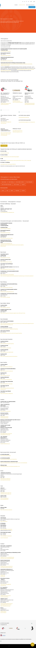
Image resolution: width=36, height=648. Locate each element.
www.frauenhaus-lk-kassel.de (5, 257)
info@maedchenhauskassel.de (29, 103)
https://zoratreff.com (3, 521)
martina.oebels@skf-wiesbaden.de (6, 535)
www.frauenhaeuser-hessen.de (6, 51)
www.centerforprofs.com (4, 499)
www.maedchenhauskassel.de (29, 104)
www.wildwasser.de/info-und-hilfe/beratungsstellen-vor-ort (10, 466)
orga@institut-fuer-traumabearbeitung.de (7, 557)
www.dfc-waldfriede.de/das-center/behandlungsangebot (9, 156)
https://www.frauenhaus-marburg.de (6, 287)
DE (22, 1)
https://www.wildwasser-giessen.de (6, 509)
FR (26, 1)
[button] (9, 646)
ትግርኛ (31, 1)
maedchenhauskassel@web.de (5, 478)
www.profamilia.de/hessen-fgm (24, 117)
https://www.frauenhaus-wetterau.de (6, 366)
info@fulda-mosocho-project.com (5, 492)
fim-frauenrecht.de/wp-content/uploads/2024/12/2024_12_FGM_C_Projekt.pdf (18, 160)
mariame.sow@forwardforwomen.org (6, 603)
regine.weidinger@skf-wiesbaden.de (6, 529)
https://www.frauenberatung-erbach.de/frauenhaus (8, 356)
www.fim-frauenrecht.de (4, 104)
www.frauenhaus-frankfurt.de (5, 434)
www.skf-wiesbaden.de (4, 537)
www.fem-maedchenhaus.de (5, 443)
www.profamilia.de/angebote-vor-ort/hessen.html (27, 122)
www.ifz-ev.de (2, 576)
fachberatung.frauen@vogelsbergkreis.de (7, 291)
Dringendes (16, 4)
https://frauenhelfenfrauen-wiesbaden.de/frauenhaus (9, 329)
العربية (34, 1)
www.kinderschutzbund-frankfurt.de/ (6, 567)
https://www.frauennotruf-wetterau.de (6, 371)
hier (11, 530)
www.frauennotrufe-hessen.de (5, 55)
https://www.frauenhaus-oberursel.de (6, 383)
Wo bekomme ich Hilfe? (22, 4)
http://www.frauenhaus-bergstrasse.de (6, 352)
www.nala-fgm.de (3, 612)
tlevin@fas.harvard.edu (16, 101)
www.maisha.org (3, 123)
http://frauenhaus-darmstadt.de (5, 347)
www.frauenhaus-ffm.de (4, 417)
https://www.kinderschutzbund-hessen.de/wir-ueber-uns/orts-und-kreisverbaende (6, 134)
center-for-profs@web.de (4, 498)
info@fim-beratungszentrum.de (6, 103)
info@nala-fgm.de (3, 611)
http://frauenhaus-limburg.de (5, 297)
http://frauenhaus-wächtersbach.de (6, 379)
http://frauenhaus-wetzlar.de (5, 307)
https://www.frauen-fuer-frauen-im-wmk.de (7, 269)
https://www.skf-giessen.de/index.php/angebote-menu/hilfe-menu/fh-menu (12, 313)
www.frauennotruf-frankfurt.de (5, 411)
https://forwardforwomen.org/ (18, 102)
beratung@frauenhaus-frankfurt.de (6, 433)
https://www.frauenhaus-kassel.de (6, 261)
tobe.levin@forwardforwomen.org (5, 604)
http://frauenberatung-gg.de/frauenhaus (7, 343)
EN (24, 1)
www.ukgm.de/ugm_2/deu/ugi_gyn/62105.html (8, 164)
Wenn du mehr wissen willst (30, 4)
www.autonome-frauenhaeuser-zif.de (7, 60)
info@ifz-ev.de (2, 575)
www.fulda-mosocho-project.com (5, 494)
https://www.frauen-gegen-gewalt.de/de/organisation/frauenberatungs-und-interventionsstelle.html (16, 275)
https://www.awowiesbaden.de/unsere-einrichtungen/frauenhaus (11, 333)
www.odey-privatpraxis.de (4, 153)
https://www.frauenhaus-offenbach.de (6, 393)
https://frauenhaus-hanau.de (5, 375)
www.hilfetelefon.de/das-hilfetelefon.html (7, 212)
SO (28, 1)
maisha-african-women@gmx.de (6, 122)
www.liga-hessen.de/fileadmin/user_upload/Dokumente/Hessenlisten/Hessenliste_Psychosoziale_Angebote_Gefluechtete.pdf (12, 245)
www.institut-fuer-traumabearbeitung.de (7, 558)
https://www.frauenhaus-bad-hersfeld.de (7, 274)
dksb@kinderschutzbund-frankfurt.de (6, 566)
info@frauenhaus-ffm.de (4, 416)
